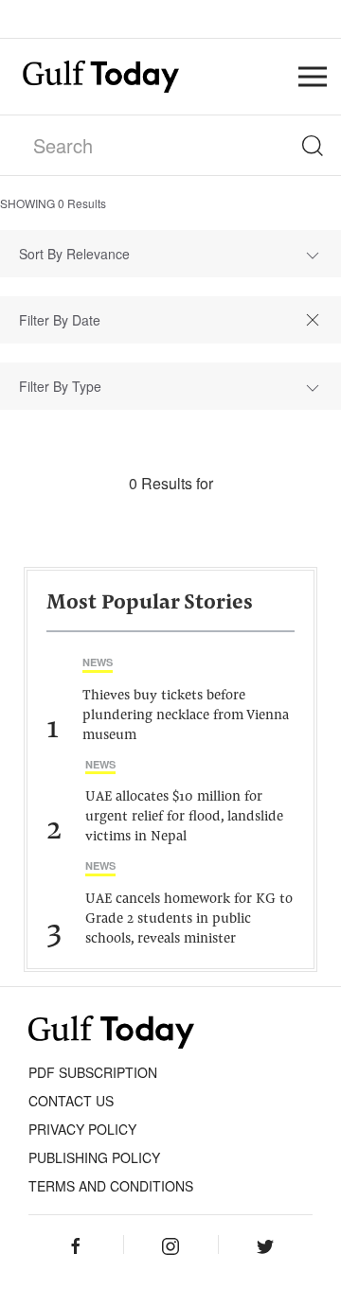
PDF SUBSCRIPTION (92, 1072)
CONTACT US (71, 1100)
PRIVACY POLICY (82, 1129)
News (97, 662)
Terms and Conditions (110, 1185)
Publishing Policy (94, 1157)
